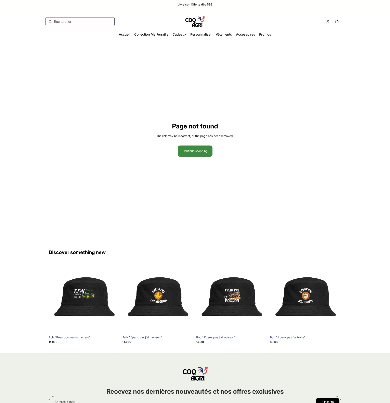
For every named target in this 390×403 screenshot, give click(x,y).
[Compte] (327, 21)
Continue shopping (195, 151)
